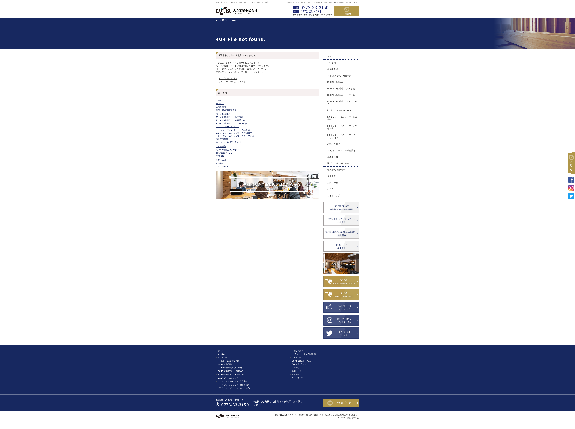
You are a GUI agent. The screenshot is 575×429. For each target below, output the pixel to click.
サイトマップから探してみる (232, 81)
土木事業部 (221, 146)
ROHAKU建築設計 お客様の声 (230, 120)
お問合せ (346, 11)
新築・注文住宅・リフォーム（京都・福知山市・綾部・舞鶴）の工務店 (242, 2)
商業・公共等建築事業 (226, 109)
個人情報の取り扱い (225, 152)
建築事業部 (221, 106)
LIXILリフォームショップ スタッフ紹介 (235, 136)
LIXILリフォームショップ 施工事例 (233, 129)
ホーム (219, 100)
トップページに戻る (228, 78)
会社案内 (220, 103)
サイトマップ (222, 166)
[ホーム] (217, 30)
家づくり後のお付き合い (227, 149)
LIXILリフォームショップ (227, 126)
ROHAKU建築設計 (224, 114)
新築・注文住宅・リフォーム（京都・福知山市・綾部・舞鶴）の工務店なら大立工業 (309, 415)
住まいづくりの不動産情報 (228, 142)
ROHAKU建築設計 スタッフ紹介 (231, 123)
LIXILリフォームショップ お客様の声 (234, 133)
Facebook (571, 180)
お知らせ (220, 163)
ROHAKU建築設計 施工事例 (229, 117)
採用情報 (220, 156)
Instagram (571, 188)
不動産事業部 (222, 139)
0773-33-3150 (312, 11)
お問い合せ (221, 160)
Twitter (571, 196)
